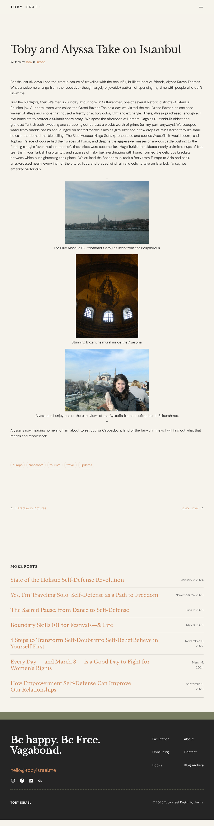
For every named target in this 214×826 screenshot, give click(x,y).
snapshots (36, 465)
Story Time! (190, 508)
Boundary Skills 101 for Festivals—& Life (61, 625)
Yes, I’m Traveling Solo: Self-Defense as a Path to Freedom (84, 595)
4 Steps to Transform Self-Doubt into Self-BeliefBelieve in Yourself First (84, 643)
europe (17, 465)
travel (70, 465)
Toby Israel (25, 7)
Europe (40, 62)
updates (86, 465)
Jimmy (198, 802)
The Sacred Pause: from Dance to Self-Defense (69, 610)
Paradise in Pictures (30, 508)
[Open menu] (201, 6)
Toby (28, 62)
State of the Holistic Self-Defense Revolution (67, 580)
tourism (55, 465)
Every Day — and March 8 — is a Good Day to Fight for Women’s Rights (80, 665)
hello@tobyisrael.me (33, 770)
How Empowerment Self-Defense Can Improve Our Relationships (70, 686)
